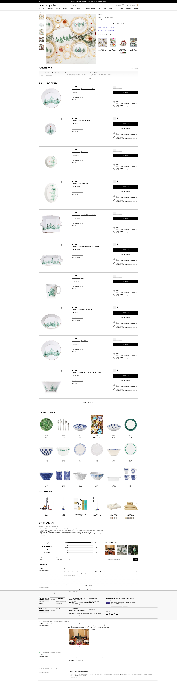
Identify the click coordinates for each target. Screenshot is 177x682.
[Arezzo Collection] (97, 424)
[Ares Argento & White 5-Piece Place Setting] (63, 424)
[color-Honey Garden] (131, 518)
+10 (135, 517)
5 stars (65, 542)
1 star (65, 552)
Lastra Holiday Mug (78, 278)
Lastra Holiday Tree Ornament (55, 652)
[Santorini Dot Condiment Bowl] (113, 424)
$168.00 (74, 186)
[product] (51, 98)
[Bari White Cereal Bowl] (80, 474)
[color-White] (121, 52)
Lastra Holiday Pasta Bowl (80, 152)
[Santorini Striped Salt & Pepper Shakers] (63, 474)
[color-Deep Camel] (112, 518)
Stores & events (92, 609)
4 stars (65, 545)
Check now (125, 606)
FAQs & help (41, 605)
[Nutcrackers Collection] (112, 42)
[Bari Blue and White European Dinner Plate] (80, 449)
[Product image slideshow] (71, 39)
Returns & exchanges (43, 608)
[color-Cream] (110, 518)
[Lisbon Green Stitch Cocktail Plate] (130, 449)
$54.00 (74, 281)
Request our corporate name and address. (101, 627)
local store (124, 106)
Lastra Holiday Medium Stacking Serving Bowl (86, 372)
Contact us (41, 603)
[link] (102, 50)
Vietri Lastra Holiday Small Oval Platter (57, 597)
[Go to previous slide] (39, 1)
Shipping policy (42, 610)
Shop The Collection (118, 23)
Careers (74, 605)
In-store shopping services (94, 604)
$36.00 (74, 123)
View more (88, 78)
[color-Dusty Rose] (130, 518)
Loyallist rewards (59, 603)
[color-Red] (123, 52)
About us (74, 601)
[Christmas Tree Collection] (133, 42)
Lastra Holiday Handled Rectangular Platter (85, 246)
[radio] (121, 53)
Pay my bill (58, 608)
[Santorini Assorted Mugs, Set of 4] (130, 474)
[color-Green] (125, 52)
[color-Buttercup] (126, 518)
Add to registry (125, 97)
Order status (58, 605)
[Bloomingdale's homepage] (39, 12)
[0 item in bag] (137, 5)
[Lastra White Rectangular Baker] (113, 474)
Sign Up (114, 27)
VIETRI (100, 15)
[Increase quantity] (120, 87)
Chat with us (41, 601)
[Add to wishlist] (61, 87)
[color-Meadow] (133, 518)
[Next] (137, 42)
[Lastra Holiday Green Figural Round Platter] (46, 424)
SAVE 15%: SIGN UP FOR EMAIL (63, 593)
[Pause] (137, 1)
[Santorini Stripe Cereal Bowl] (46, 474)
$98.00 (74, 312)
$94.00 (74, 375)
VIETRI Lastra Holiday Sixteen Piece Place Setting (59, 621)
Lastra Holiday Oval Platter (80, 183)
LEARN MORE (112, 1)
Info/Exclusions (111, 30)
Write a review (47, 552)
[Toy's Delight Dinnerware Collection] (123, 42)
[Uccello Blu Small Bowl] (113, 449)
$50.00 (74, 155)
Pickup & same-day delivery (94, 607)
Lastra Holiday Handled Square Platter (84, 215)
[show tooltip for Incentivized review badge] (47, 570)
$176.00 (74, 218)
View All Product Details (77, 97)
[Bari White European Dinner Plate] (97, 449)
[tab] (41, 17)
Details (77, 92)
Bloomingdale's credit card (61, 601)
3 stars (65, 547)
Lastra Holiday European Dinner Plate (83, 89)
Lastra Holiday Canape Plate (81, 120)
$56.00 (74, 92)
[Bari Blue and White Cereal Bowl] (97, 474)
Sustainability (75, 608)
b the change (75, 603)
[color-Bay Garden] (128, 518)
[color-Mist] (114, 518)
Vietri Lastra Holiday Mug (54, 668)
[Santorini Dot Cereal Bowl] (46, 449)
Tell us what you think (43, 612)
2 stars (65, 550)
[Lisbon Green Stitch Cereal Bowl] (63, 449)
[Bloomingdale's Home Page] (48, 5)
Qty (117, 85)
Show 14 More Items (88, 402)
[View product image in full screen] (48, 62)
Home (42, 12)
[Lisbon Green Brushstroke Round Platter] (130, 424)
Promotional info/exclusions (116, 606)
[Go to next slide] (136, 1)
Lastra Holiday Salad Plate (80, 341)
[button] (67, 39)
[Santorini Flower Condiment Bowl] (80, 424)
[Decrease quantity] (114, 87)
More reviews (89, 585)
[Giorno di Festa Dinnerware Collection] (102, 42)
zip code (123, 103)
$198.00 (74, 249)
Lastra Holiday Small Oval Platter (82, 309)
